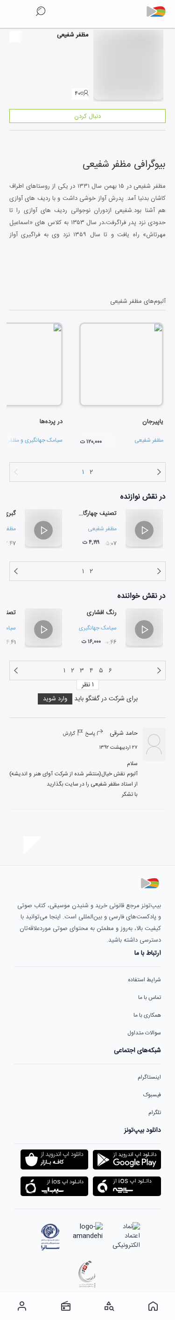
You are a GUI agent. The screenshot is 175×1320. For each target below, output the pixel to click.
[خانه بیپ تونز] (153, 1306)
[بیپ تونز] (159, 11)
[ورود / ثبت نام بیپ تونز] (22, 1306)
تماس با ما (149, 997)
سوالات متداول (144, 1033)
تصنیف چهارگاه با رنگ (90, 513)
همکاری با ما (147, 1015)
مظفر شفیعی (148, 440)
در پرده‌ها (51, 422)
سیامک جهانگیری (44, 440)
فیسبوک (152, 1095)
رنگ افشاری (102, 613)
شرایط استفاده (144, 980)
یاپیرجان (152, 422)
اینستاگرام (149, 1077)
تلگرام (154, 1112)
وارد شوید (55, 699)
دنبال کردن (87, 116)
